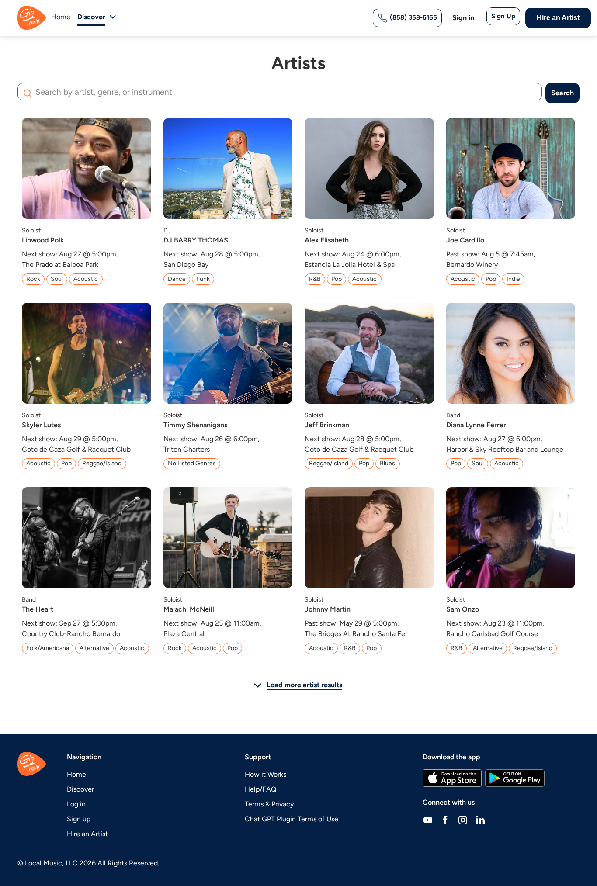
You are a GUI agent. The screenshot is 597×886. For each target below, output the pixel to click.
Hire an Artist (558, 17)
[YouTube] (428, 820)
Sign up (78, 819)
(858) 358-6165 (412, 17)
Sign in (463, 18)
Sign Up (503, 16)
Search (562, 93)
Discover (80, 789)
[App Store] (452, 778)
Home (60, 17)
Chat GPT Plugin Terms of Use (291, 819)
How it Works (265, 774)
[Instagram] (463, 820)
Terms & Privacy (269, 804)
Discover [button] (91, 17)
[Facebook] (445, 820)
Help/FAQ (260, 789)
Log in (76, 804)
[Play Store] (514, 778)
